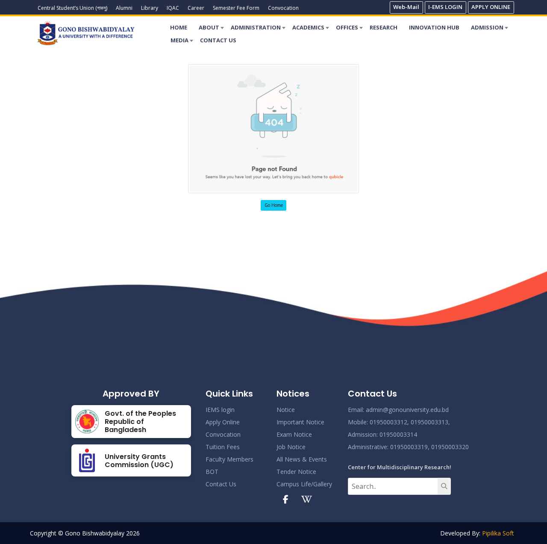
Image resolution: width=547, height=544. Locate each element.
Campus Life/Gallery (304, 484)
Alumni (124, 8)
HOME (178, 27)
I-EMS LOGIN (445, 7)
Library (149, 8)
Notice (285, 410)
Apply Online (223, 422)
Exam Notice (294, 434)
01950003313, (430, 422)
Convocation (283, 8)
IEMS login (220, 410)
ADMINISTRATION (256, 27)
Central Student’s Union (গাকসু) (72, 8)
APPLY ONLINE (490, 7)
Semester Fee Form (236, 8)
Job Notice (291, 447)
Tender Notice (296, 472)
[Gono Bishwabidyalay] (85, 33)
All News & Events (301, 459)
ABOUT (209, 27)
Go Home (274, 205)
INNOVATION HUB (434, 27)
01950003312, (389, 422)
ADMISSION (487, 27)
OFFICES (347, 27)
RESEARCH (383, 27)
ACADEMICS (308, 27)
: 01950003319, (408, 447)
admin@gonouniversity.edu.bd (407, 410)
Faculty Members (229, 459)
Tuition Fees (223, 447)
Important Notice (300, 422)
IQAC (173, 8)
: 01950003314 (396, 434)
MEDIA (179, 40)
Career (196, 8)
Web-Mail (406, 7)
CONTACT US (218, 40)
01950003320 (449, 447)
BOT (212, 472)
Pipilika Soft (498, 533)
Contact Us (221, 484)
